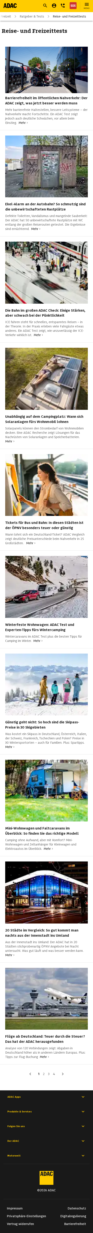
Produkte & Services (19, 1111)
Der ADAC (13, 1140)
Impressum (15, 1208)
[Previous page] (30, 1074)
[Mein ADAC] (54, 5)
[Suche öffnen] (45, 5)
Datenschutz (77, 1208)
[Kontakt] (62, 5)
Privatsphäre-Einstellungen (26, 1216)
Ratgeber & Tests (32, 16)
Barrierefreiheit (75, 1224)
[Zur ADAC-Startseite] (10, 5)
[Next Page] (62, 1074)
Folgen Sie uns (16, 1126)
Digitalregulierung (73, 1216)
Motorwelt (14, 1155)
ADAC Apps (14, 1096)
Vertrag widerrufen (20, 1224)
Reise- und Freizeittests (69, 16)
